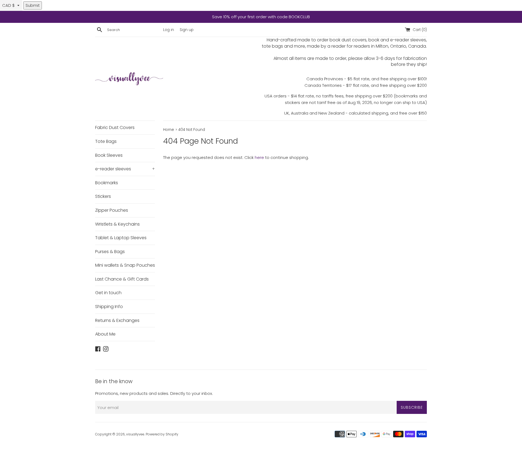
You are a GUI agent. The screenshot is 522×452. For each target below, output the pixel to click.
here (259, 157)
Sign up (187, 29)
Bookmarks (106, 183)
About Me (105, 334)
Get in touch (108, 293)
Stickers (103, 196)
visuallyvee (135, 434)
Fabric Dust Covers (115, 127)
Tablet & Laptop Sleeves (121, 238)
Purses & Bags (110, 251)
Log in (168, 29)
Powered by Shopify (162, 434)
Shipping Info (109, 306)
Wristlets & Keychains (117, 224)
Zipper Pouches (111, 210)
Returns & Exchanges (117, 320)
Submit (33, 5)
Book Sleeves (109, 155)
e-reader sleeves (125, 169)
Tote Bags (106, 141)
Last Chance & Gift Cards (122, 279)
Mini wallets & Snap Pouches (125, 265)
